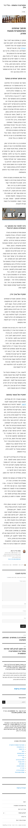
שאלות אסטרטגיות (19, 772)
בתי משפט (21, 749)
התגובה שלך (22, 581)
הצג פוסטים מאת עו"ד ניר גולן (14, 559)
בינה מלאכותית (20, 747)
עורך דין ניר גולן (22, 809)
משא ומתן (21, 764)
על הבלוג (23, 816)
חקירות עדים (21, 755)
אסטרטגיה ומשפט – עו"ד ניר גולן (19, 825)
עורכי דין (22, 768)
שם (25, 603)
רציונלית (23, 48)
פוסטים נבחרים (20, 770)
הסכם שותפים (20, 753)
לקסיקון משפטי (22, 813)
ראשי (24, 802)
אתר (25, 618)
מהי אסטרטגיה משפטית (20, 805)
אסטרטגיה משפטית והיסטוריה (16, 745)
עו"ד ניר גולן (21, 564)
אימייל (24, 611)
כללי (23, 757)
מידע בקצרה (21, 761)
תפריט (23, 11)
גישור (10, 564)
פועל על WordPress (7, 825)
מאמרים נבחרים (20, 759)
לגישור (24, 404)
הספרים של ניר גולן (21, 820)
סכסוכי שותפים (6, 564)
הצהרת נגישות (20, 689)
